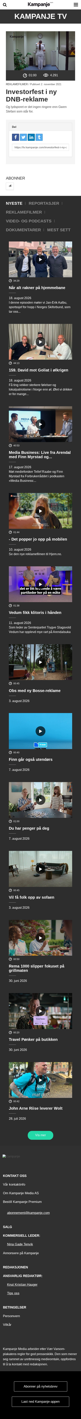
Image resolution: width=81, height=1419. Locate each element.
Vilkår (7, 1325)
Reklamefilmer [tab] (24, 212)
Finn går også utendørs (30, 759)
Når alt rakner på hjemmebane (37, 288)
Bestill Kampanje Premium (22, 1202)
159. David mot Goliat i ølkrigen (38, 370)
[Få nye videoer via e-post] (10, 186)
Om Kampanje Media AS (21, 1193)
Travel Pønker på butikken (33, 1039)
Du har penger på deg (29, 828)
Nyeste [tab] (14, 203)
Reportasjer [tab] (44, 203)
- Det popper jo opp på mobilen (38, 539)
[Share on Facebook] (15, 137)
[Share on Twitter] (23, 137)
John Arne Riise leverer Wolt (36, 1108)
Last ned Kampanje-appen (40, 1401)
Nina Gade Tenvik (20, 1244)
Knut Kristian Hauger (22, 1284)
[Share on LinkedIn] (31, 137)
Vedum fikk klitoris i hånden (35, 612)
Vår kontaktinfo (14, 1184)
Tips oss (13, 1293)
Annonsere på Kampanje (21, 1253)
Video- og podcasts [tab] (29, 221)
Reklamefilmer (17, 84)
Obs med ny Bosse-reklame (35, 690)
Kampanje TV (40, 16)
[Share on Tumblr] (39, 137)
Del (14, 126)
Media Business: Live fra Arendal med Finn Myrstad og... (40, 454)
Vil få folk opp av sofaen (31, 897)
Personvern (11, 1316)
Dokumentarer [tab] (23, 230)
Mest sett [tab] (59, 230)
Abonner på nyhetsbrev (41, 1386)
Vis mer (40, 1135)
